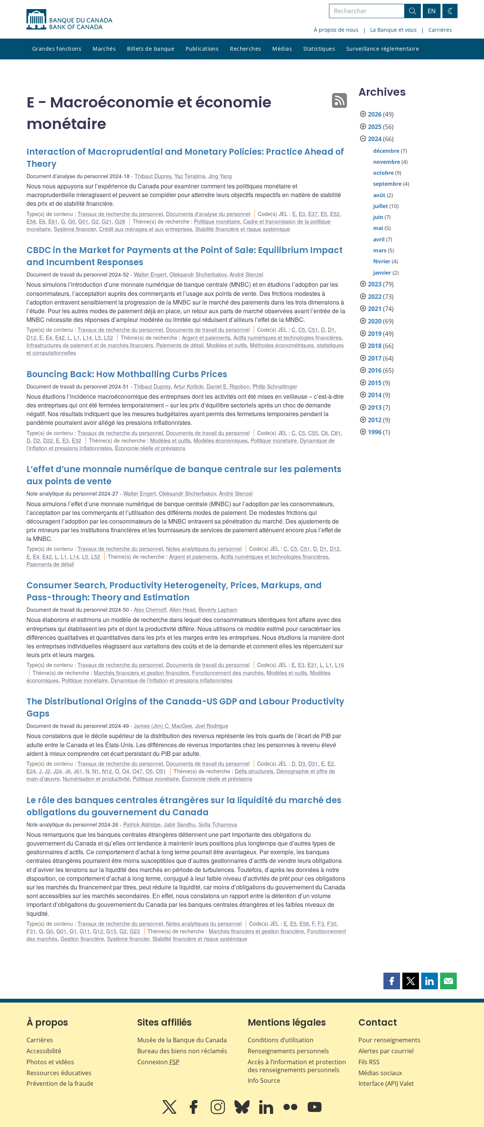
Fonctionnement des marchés (228, 672)
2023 (375, 284)
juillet (380, 206)
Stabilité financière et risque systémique (242, 229)
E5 (324, 214)
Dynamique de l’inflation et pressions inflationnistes (172, 680)
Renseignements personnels (288, 1051)
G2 (95, 221)
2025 (375, 127)
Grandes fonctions (56, 48)
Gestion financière (82, 938)
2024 (375, 139)
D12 (31, 337)
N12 (107, 771)
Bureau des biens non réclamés (182, 1051)
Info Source (264, 1080)
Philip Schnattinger (275, 386)
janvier (382, 272)
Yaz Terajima (189, 176)
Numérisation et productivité (96, 778)
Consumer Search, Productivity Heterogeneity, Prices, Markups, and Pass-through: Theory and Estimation (174, 591)
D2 (36, 440)
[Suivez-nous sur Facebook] (194, 1112)
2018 (375, 346)
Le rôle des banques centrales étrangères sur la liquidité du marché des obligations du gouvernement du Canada (183, 806)
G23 (135, 931)
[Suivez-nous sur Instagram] (218, 1112)
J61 (78, 771)
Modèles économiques (221, 440)
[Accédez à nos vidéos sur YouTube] (314, 1112)
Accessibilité (43, 1051)
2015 (375, 383)
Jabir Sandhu (179, 824)
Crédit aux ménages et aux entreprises (145, 229)
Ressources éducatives (59, 1073)
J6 (68, 771)
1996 (375, 432)
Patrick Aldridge (142, 824)
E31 (312, 664)
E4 (49, 337)
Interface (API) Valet (386, 1083)
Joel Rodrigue (211, 725)
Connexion (158, 1062)
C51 (313, 329)
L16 (339, 664)
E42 (60, 337)
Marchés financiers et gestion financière (141, 672)
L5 (98, 337)
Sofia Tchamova (218, 824)
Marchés (104, 48)
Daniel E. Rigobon (228, 386)
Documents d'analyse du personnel (208, 214)
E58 (31, 221)
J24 (57, 771)
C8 (324, 433)
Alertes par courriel (386, 1051)
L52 (108, 337)
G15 (111, 931)
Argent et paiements (206, 337)
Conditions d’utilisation (280, 1040)
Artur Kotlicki (188, 386)
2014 (375, 395)
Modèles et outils (226, 345)
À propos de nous (336, 29)
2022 (375, 296)
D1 (331, 329)
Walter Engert (150, 274)
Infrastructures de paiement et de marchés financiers (89, 345)
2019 (375, 334)
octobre (383, 172)
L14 (87, 337)
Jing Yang (220, 176)
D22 (48, 440)
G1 (73, 931)
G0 (71, 221)
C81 (336, 433)
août (379, 195)
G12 (98, 931)
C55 (313, 433)
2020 (375, 321)
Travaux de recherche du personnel (120, 214)
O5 (149, 771)
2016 (375, 370)
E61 (53, 221)
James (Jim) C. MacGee (163, 725)
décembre (386, 150)
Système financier (75, 229)
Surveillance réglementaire (382, 48)
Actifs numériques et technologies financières (287, 337)
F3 (321, 923)
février (381, 261)
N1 (95, 771)
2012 (375, 420)
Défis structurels (254, 771)
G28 (120, 221)
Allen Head (182, 609)
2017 (375, 358)
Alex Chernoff (150, 609)
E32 (76, 440)
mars (379, 250)
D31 (313, 763)
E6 (42, 221)
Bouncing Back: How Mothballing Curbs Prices (126, 374)
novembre (386, 161)
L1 (77, 337)
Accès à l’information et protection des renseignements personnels (297, 1066)
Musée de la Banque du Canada (182, 1040)
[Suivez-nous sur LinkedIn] (267, 1112)
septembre (387, 183)
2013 (375, 407)
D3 (301, 763)
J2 (47, 771)
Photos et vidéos (50, 1062)
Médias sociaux (380, 1073)
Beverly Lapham (218, 609)
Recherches (245, 48)
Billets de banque (150, 48)
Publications (202, 48)
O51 (161, 771)
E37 (313, 214)
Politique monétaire (217, 221)
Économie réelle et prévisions (150, 448)
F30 (332, 923)
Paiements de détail (179, 345)
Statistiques (319, 48)
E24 (31, 771)
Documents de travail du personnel (208, 329)
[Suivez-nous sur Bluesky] (243, 1112)
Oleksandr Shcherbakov (197, 274)
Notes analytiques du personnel (204, 548)
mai (378, 228)
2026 (375, 114)
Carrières (440, 29)
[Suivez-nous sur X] (170, 1112)
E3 (302, 214)
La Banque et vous (393, 29)
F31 (31, 931)
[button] (391, 981)
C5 (301, 329)
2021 (375, 309)
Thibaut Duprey (153, 176)
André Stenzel (246, 274)
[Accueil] (69, 19)
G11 (85, 931)
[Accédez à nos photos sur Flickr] (291, 1112)
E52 (335, 214)
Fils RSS (369, 1062)
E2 (330, 763)
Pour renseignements (389, 1040)
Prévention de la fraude (59, 1083)
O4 (125, 771)
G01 (83, 221)
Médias (282, 48)
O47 (137, 771)
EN (432, 11)
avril (379, 239)
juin (378, 217)
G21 (107, 221)
